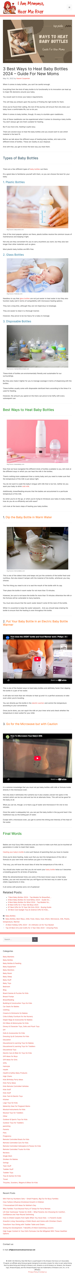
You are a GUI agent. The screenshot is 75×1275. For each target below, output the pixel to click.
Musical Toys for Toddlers (13, 1113)
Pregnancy (7, 1136)
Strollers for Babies (10, 1159)
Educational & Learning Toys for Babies (18, 1043)
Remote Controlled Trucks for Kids (16, 1149)
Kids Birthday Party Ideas (13, 1080)
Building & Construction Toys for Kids (17, 1003)
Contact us (43, 1272)
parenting (6, 1126)
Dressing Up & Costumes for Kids (16, 1036)
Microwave (55, 919)
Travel (5, 1179)
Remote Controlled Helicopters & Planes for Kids (22, 1146)
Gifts (5, 1063)
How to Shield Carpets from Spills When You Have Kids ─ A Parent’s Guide (32, 1218)
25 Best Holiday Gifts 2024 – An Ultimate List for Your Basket (30, 925)
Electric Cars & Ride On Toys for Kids (17, 1053)
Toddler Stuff (8, 1169)
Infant (47, 919)
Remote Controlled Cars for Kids (15, 1143)
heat (42, 919)
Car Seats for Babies (11, 1006)
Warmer (17, 922)
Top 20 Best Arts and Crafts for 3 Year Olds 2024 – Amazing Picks (32, 928)
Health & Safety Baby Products (15, 1073)
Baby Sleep (7, 977)
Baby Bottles (11, 916)
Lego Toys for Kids (10, 1103)
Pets (4, 1133)
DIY (4, 1030)
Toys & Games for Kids (12, 1176)
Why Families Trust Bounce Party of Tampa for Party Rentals (26, 1209)
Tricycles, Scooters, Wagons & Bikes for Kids (20, 1183)
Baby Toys (7, 983)
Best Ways (21, 919)
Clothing (6, 1010)
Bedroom (6, 987)
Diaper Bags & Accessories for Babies (17, 1020)
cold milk (25, 486)
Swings (6, 1163)
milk (61, 919)
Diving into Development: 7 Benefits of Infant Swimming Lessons (28, 1228)
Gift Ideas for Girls (10, 1060)
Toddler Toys (8, 1173)
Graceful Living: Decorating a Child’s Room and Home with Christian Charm (32, 1221)
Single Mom (7, 1156)
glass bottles (25, 298)
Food (32, 919)
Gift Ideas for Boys (10, 1056)
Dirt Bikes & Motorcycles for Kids (16, 1023)
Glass (37, 919)
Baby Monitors (8, 970)
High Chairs (7, 1076)
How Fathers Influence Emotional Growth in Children (23, 1202)
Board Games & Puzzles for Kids (15, 993)
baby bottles (35, 169)
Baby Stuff (7, 980)
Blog (4, 990)
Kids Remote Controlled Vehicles (16, 1086)
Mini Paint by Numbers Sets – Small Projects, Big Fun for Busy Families (30, 1199)
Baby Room (7, 973)
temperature (8, 922)
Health (5, 1070)
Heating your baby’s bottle (13, 852)
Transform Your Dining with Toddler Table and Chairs (24, 1224)
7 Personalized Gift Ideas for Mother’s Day (19, 1205)
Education (7, 1040)
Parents (6, 1129)
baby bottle (50, 870)
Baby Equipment (9, 967)
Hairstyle (6, 1066)
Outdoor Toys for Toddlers (13, 1123)
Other (5, 1116)
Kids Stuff (7, 1090)
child (27, 919)
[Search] (35, 939)
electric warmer (38, 703)
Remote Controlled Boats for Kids (16, 1139)
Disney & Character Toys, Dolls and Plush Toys (21, 1026)
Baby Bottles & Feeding (12, 963)
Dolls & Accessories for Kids (14, 1033)
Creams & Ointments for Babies (15, 1013)
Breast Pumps (8, 997)
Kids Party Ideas (9, 1083)
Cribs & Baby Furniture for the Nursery (18, 1016)
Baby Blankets (8, 957)
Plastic (66, 919)
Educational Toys (9, 1050)
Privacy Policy (33, 1272)
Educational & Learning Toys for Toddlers (19, 1046)
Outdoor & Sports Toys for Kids (15, 1119)
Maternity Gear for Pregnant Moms (16, 1106)
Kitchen (6, 1100)
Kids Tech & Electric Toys (13, 1096)
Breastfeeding (8, 1000)
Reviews (6, 1153)
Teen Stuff (7, 1166)
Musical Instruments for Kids (14, 1109)
